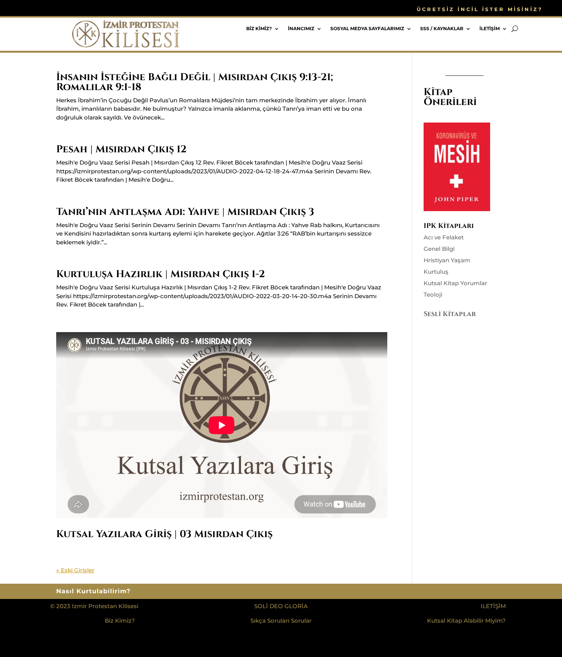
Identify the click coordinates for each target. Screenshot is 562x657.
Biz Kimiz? (259, 28)
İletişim (489, 28)
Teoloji (433, 294)
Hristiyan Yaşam (447, 260)
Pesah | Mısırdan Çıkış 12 (121, 149)
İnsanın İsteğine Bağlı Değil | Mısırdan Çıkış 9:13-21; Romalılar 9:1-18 (194, 82)
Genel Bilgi (439, 248)
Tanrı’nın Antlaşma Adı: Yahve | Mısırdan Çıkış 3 (185, 212)
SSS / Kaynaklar (441, 28)
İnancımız (301, 28)
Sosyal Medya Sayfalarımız (367, 28)
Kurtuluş (436, 271)
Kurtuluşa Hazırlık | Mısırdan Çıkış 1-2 (160, 274)
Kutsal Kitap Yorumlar (455, 283)
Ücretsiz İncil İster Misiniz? (480, 9)
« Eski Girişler (75, 570)
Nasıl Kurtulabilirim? (93, 592)
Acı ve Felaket (444, 237)
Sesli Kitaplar (450, 314)
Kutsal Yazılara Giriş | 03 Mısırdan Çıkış (164, 534)
